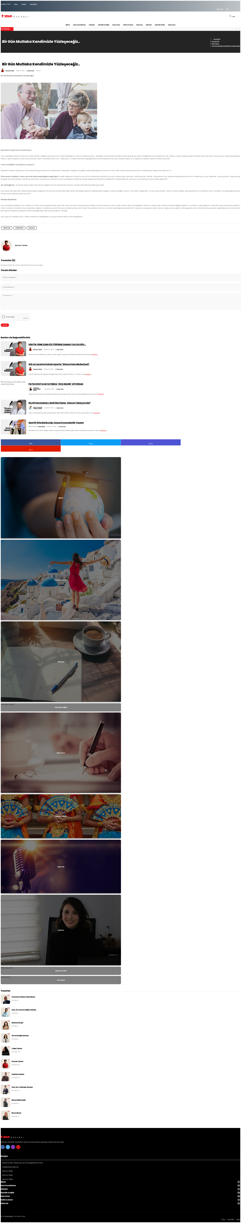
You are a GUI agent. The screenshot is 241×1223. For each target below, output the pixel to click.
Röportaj (139, 25)
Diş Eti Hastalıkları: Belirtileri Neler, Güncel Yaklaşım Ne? (59, 402)
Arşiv (227, 9)
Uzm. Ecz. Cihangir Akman (22, 1087)
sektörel (149, 25)
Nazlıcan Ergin (17, 1023)
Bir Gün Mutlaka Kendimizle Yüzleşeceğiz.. (226, 46)
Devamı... (95, 354)
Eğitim (68, 25)
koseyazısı (31, 228)
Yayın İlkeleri (33, 4)
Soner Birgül (41, 426)
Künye (16, 4)
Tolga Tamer (17, 1048)
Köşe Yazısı (116, 25)
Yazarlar (23, 4)
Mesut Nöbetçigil (19, 1100)
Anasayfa (217, 39)
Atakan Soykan (18, 1074)
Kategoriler (215, 41)
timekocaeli (6, 228)
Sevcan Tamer (9, 70)
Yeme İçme (171, 25)
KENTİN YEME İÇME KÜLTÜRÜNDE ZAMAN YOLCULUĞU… (57, 344)
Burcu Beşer (16, 1113)
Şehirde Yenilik (160, 25)
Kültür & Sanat (128, 25)
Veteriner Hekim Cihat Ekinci (37, 389)
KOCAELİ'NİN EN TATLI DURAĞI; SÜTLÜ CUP (36, 29)
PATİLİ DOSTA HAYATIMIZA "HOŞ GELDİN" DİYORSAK (56, 384)
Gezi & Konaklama (79, 25)
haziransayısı (19, 228)
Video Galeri (219, 9)
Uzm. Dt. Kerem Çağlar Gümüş (37, 407)
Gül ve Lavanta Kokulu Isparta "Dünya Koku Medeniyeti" (59, 364)
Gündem (92, 25)
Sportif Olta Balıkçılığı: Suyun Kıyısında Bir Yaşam (56, 422)
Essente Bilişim (9, 1216)
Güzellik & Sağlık (103, 25)
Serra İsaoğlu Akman (20, 1035)
